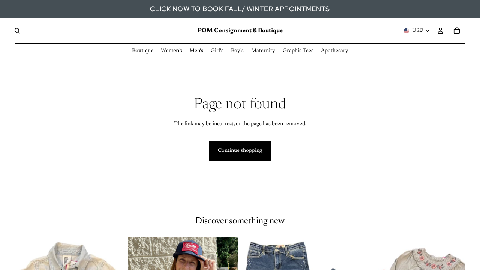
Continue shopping (240, 150)
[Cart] (456, 30)
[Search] (17, 30)
